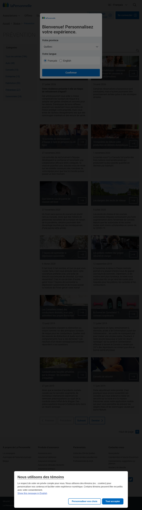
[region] (71, 489)
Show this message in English (32, 493)
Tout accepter (113, 501)
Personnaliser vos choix (84, 501)
